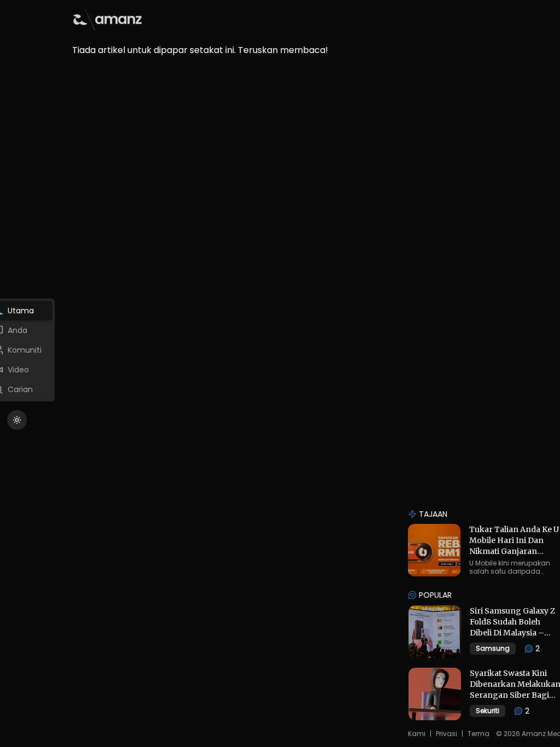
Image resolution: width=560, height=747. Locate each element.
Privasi (446, 734)
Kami (416, 734)
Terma (478, 734)
